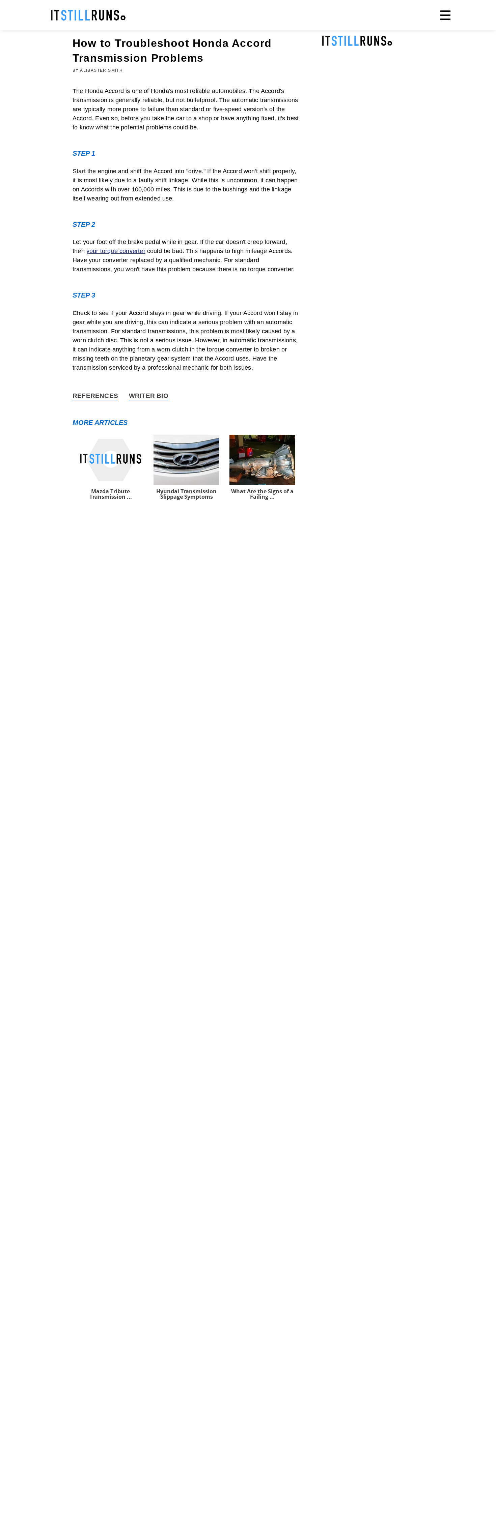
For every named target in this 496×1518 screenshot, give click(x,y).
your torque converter (115, 251)
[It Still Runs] (88, 15)
